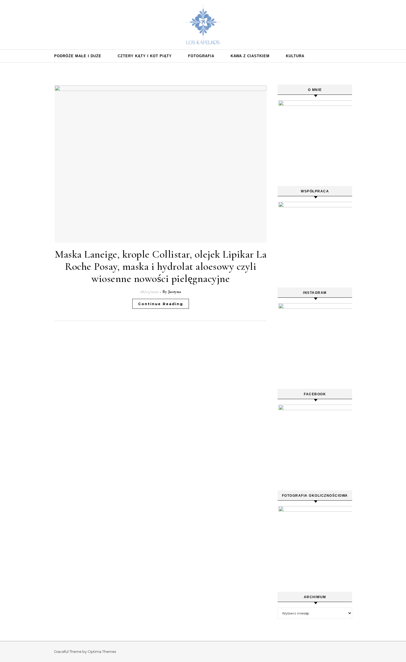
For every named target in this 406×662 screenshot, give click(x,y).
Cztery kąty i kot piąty (145, 56)
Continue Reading (160, 304)
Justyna (174, 291)
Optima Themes (102, 651)
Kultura (295, 56)
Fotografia (201, 56)
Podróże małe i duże (77, 56)
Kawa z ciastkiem (250, 56)
